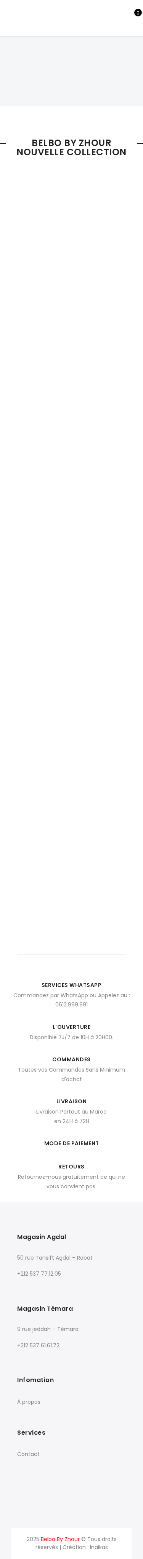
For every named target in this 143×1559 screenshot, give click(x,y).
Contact (28, 1454)
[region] (71, 60)
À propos (28, 1402)
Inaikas (99, 1547)
